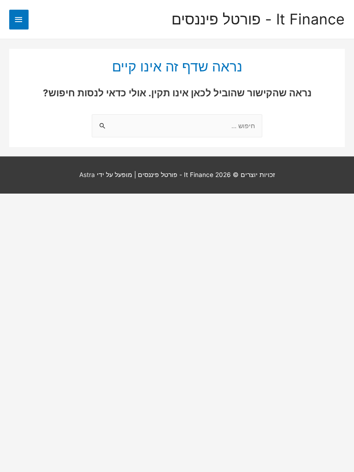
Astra (87, 174)
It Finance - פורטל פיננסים (258, 19)
